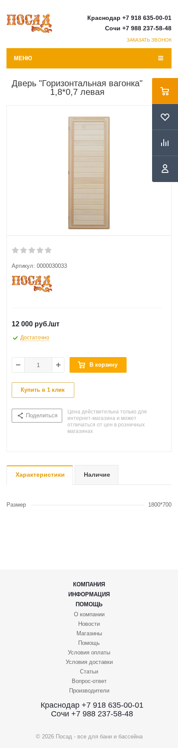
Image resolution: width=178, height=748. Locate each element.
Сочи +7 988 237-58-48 (138, 28)
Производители (89, 690)
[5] (48, 250)
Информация (89, 594)
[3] (32, 250)
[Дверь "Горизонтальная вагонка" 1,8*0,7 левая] (89, 173)
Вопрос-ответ (89, 681)
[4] (40, 250)
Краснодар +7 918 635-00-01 (129, 18)
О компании (89, 614)
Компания (89, 584)
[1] (16, 250)
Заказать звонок (149, 39)
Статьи (89, 671)
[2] (24, 250)
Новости (89, 624)
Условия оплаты (89, 652)
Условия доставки (89, 662)
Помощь (89, 604)
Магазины (89, 633)
